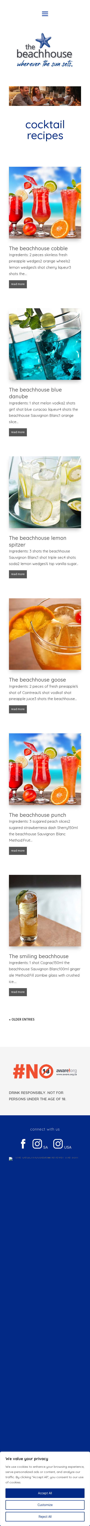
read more (18, 284)
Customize (45, 1505)
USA (67, 1147)
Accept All (45, 1493)
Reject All (45, 1517)
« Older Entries (22, 1019)
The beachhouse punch (37, 815)
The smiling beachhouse (39, 956)
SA (45, 1147)
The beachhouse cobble (38, 248)
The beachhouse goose (37, 679)
